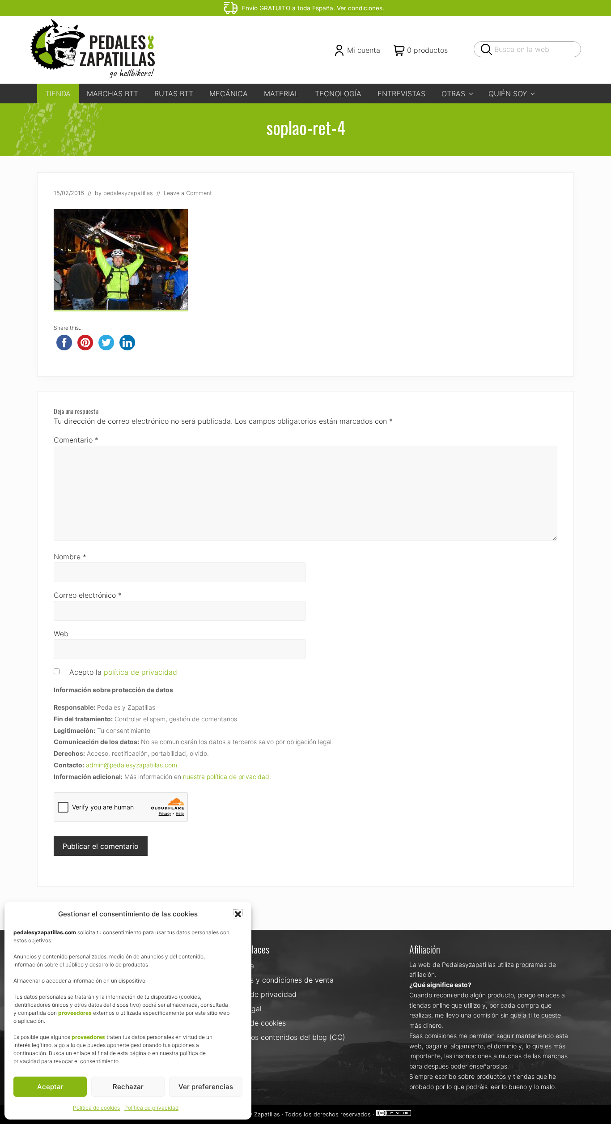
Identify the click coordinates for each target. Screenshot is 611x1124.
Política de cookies (96, 1107)
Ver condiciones (359, 8)
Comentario (76, 439)
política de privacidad (140, 672)
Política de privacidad (151, 1107)
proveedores (75, 1012)
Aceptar (50, 1086)
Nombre (70, 556)
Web (61, 633)
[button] (237, 914)
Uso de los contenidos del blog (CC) (284, 1037)
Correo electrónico (88, 595)
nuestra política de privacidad (226, 776)
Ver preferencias (205, 1086)
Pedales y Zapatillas (253, 1114)
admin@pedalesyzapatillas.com (131, 765)
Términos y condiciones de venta (278, 979)
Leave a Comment (188, 193)
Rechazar (128, 1086)
